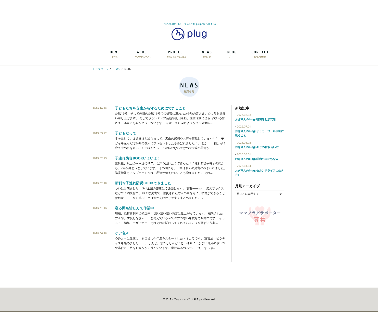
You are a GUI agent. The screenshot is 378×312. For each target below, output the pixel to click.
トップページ (100, 69)
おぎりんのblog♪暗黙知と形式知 (255, 119)
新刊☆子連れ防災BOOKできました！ (145, 183)
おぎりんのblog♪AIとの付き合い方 (257, 147)
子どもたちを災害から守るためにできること (150, 108)
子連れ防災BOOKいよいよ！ (138, 158)
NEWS (116, 69)
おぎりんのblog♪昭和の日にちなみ (256, 159)
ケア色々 (122, 233)
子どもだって (125, 133)
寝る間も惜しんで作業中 (134, 208)
